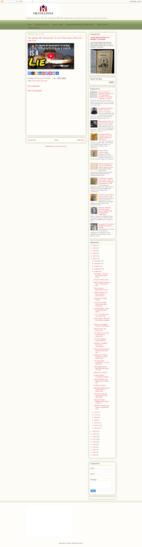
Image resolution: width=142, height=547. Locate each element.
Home (29, 24)
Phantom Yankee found (101, 279)
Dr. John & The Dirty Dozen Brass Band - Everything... (101, 304)
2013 (94, 450)
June (96, 415)
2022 (94, 256)
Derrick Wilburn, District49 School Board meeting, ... (102, 320)
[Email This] (58, 78)
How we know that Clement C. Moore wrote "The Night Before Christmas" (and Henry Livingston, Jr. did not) (106, 95)
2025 (94, 248)
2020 (94, 431)
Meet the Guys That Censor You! (100, 329)
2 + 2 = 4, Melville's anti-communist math (101, 315)
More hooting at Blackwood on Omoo (101, 289)
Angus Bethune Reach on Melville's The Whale (100, 38)
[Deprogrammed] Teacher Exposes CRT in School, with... (102, 389)
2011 (94, 455)
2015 (94, 444)
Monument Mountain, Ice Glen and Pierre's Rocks (106, 122)
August (96, 271)
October (97, 266)
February (97, 425)
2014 (94, 447)
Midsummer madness (100, 372)
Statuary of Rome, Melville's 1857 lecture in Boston (101, 401)
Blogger (81, 543)
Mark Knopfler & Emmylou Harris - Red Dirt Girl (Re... (102, 283)
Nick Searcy (44, 81)
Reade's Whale (103, 150)
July (95, 412)
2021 (94, 258)
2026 (94, 245)
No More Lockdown (100, 385)
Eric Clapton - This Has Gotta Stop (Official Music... (101, 275)
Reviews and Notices (34, 28)
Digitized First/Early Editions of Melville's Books (80, 24)
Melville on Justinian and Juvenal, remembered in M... (101, 407)
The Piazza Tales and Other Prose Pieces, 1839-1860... (101, 395)
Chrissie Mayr (36, 81)
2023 (94, 253)
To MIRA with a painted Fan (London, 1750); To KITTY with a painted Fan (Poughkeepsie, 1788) (106, 181)
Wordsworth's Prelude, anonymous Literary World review (101, 356)
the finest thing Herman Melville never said (106, 109)
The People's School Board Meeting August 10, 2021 (101, 368)
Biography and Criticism (42, 24)
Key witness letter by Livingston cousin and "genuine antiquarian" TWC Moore (105, 136)
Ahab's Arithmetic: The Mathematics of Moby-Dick (101, 381)
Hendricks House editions (106, 195)
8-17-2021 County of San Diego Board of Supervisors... (101, 334)
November (97, 263)
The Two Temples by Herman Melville (100, 339)
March (96, 422)
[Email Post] (54, 78)
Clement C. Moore (58, 24)
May (95, 417)
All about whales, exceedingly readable (101, 376)
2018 (94, 436)
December (97, 261)
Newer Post (32, 140)
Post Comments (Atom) (60, 146)
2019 (94, 434)
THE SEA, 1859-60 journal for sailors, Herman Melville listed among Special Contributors (105, 211)
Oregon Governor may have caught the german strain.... (101, 294)
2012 (94, 452)
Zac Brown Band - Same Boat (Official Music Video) (101, 310)
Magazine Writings (102, 24)
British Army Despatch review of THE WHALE (101, 325)
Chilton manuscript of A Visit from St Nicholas (106, 164)
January (97, 428)
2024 (94, 250)
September (97, 269)
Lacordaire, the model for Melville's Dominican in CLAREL (106, 225)
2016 (94, 442)
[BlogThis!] (60, 78)
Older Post (80, 140)
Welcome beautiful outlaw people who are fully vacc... (102, 350)
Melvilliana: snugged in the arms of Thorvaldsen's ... (101, 344)
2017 (94, 439)
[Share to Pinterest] (65, 78)
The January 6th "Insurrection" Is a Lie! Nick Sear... (101, 362)
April (95, 420)
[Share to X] (61, 78)
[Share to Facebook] (63, 78)
